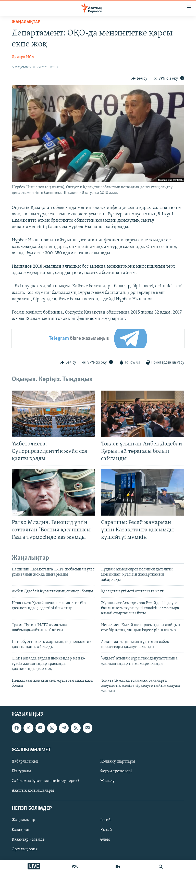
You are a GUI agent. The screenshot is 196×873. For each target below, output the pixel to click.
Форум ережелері (116, 771)
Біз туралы (21, 771)
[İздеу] (160, 866)
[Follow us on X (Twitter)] (28, 728)
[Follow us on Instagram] (52, 728)
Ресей (105, 820)
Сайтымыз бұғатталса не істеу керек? (45, 781)
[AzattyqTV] (117, 866)
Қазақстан (21, 830)
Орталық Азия (25, 849)
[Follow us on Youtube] (40, 728)
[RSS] (75, 728)
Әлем (105, 839)
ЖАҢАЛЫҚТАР (26, 22)
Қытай (106, 830)
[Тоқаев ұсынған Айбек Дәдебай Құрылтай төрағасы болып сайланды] (142, 414)
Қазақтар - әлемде (28, 839)
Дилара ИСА (23, 57)
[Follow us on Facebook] (16, 728)
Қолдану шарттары (117, 761)
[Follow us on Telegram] (64, 728)
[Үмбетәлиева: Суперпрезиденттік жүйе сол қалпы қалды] (53, 414)
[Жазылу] (87, 728)
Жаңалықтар (23, 820)
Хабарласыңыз (25, 761)
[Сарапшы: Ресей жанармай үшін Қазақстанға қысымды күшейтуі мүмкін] (142, 492)
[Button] (139, 78)
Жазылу (107, 781)
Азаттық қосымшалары (33, 791)
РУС (75, 867)
